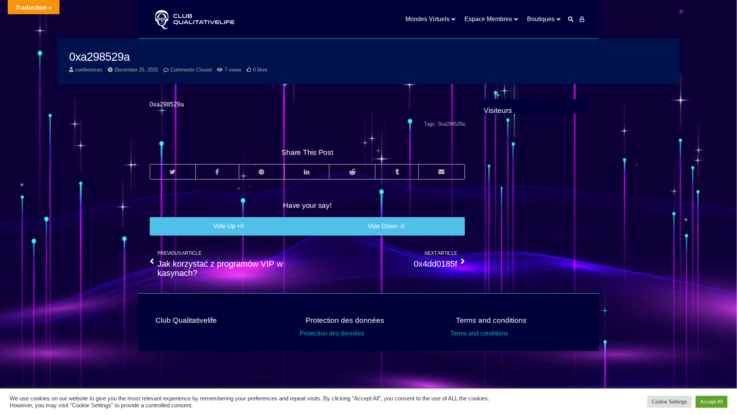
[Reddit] (352, 171)
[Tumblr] (396, 171)
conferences (88, 70)
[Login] (582, 19)
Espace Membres (488, 19)
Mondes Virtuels (427, 19)
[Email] (441, 171)
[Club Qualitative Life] (194, 19)
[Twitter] (172, 171)
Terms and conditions (479, 333)
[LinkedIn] (306, 171)
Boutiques (541, 19)
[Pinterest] (261, 171)
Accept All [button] (711, 402)
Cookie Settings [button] (669, 402)
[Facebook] (217, 171)
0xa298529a (451, 124)
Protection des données (332, 333)
